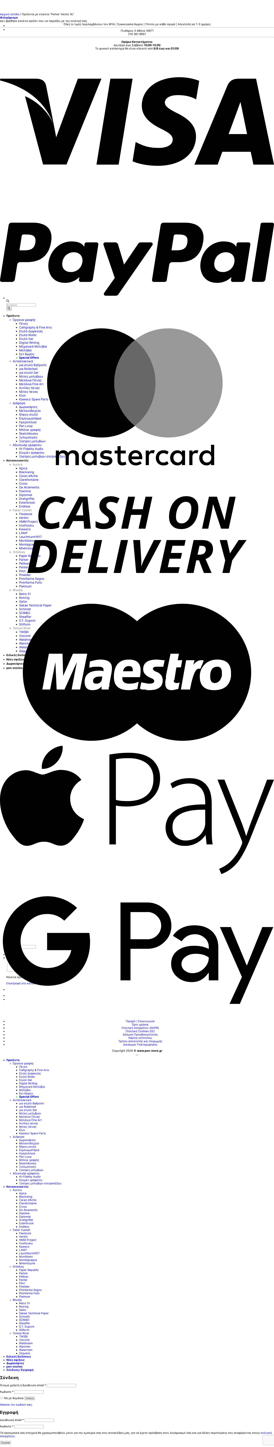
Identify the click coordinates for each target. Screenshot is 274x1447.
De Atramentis (28, 1210)
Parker (23, 1273)
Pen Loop (25, 1156)
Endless (24, 1226)
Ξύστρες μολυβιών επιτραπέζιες (40, 1183)
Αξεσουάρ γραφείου (26, 1173)
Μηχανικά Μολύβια (32, 1086)
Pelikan (23, 1276)
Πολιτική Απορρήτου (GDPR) (140, 1027)
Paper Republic (29, 1270)
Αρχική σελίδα (9, 14)
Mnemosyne (27, 1263)
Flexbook (25, 1233)
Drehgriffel (26, 1220)
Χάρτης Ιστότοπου (140, 1037)
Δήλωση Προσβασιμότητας (140, 1034)
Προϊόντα (13, 1060)
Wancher (25, 1346)
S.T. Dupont (26, 1326)
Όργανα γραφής (23, 1063)
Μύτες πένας (27, 1126)
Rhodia (17, 1300)
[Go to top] (137, 1055)
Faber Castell (21, 1230)
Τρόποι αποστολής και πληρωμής (140, 1041)
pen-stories (14, 1366)
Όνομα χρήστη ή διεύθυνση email (23, 1385)
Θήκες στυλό (27, 1146)
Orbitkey (18, 1266)
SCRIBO (24, 1320)
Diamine (24, 1213)
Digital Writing (28, 1083)
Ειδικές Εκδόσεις (18, 1356)
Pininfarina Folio (29, 1293)
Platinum (24, 1296)
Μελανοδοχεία (29, 1143)
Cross (23, 1206)
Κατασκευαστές (17, 1186)
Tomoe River (21, 1333)
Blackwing (25, 1196)
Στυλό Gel (25, 1080)
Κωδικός (6, 1391)
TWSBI (23, 1336)
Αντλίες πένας (28, 1123)
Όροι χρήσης (140, 1024)
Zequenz (24, 1353)
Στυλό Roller (27, 1076)
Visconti (24, 1340)
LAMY (23, 1250)
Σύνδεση (30, 1398)
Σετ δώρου (26, 1093)
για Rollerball (27, 1106)
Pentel (23, 1280)
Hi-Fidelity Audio (30, 1176)
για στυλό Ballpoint (31, 1103)
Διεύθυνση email (12, 1420)
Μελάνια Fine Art (30, 1120)
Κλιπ (22, 1130)
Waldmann (26, 1343)
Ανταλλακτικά (22, 1100)
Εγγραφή (5, 1442)
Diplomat (25, 1216)
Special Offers (29, 1096)
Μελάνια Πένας (29, 1116)
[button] (9, 17)
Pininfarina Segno (30, 1290)
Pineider (24, 1286)
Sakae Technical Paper (34, 1313)
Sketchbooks (27, 1163)
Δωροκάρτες (27, 1140)
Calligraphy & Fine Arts (34, 1070)
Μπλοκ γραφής (29, 1160)
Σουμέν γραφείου (30, 1180)
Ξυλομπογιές (27, 1166)
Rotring (24, 1306)
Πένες (23, 1066)
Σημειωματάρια (29, 1150)
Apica (22, 1193)
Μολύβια (25, 1090)
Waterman (25, 1350)
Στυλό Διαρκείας (30, 1073)
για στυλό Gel (28, 1110)
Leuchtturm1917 (29, 1253)
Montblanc (26, 1256)
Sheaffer (24, 1323)
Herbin (23, 1236)
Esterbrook (26, 1223)
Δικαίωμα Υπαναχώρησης (140, 1044)
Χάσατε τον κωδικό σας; (16, 1404)
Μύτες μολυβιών (30, 1113)
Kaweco (24, 1246)
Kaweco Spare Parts (32, 1133)
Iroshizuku (26, 1243)
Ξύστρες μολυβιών (31, 1170)
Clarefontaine (28, 1203)
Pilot (22, 1283)
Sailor (22, 1310)
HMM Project (27, 1240)
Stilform (24, 1330)
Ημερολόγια (27, 1153)
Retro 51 (24, 1303)
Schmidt (24, 1316)
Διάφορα (18, 1136)
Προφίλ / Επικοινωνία (140, 1021)
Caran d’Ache (27, 1200)
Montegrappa (28, 1260)
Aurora (17, 1190)
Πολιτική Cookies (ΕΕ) (140, 1031)
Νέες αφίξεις (15, 1359)
